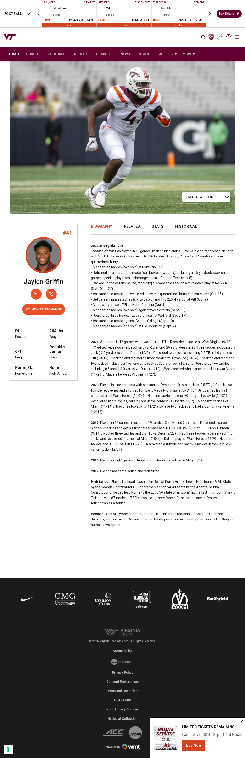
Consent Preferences (122, 682)
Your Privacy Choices (122, 709)
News (125, 54)
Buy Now (195, 747)
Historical (186, 226)
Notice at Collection (122, 719)
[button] (38, 13)
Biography (101, 226)
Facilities (165, 54)
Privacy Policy (122, 672)
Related (132, 226)
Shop (229, 37)
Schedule (56, 54)
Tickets (220, 37)
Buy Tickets (226, 13)
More (187, 54)
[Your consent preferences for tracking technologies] (8, 749)
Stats (144, 54)
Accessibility (122, 651)
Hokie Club (211, 37)
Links (69, 25)
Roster (80, 54)
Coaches (103, 54)
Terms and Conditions (122, 691)
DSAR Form (122, 700)
